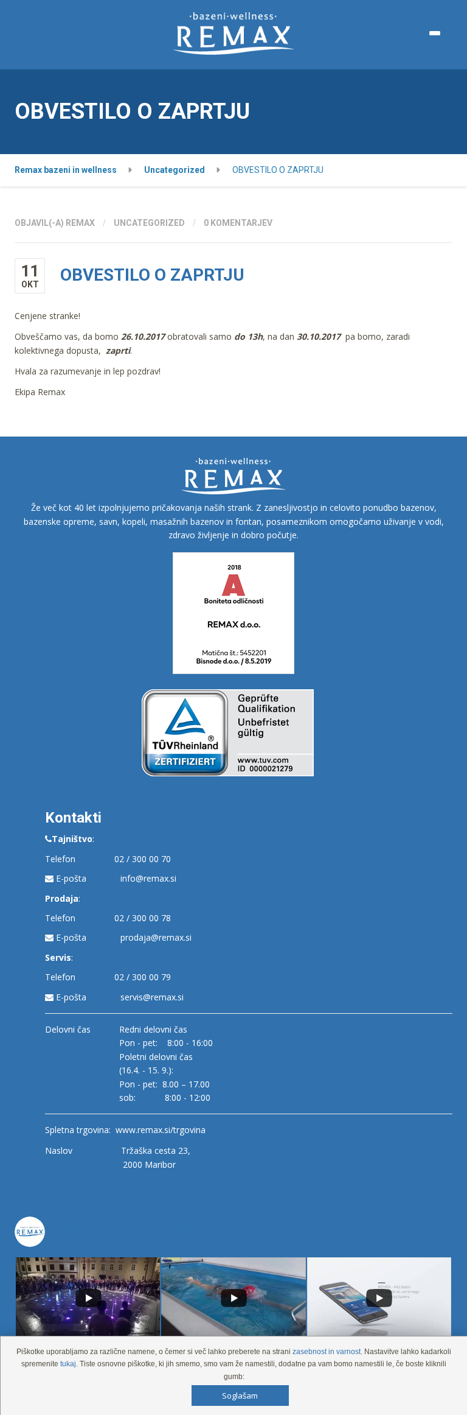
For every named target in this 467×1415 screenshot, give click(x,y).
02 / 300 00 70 (142, 859)
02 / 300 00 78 (142, 918)
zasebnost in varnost (326, 1351)
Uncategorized (149, 223)
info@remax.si (148, 878)
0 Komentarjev (238, 223)
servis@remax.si (152, 997)
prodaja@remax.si (156, 937)
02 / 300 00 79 (142, 977)
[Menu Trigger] (435, 33)
